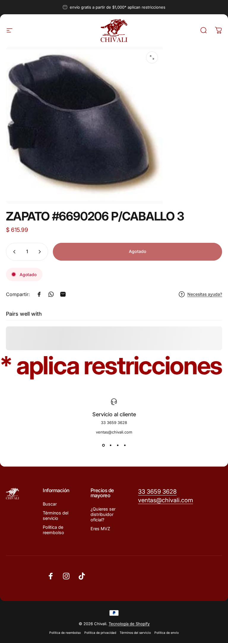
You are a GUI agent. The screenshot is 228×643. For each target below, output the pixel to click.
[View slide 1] (103, 445)
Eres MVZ (100, 528)
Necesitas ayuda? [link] (204, 294)
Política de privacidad (100, 633)
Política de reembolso (53, 530)
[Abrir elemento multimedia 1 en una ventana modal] (152, 57)
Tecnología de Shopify (129, 623)
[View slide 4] (124, 445)
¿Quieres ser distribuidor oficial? (103, 514)
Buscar (50, 503)
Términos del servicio (55, 515)
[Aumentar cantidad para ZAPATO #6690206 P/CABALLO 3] (41, 251)
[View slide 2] (110, 445)
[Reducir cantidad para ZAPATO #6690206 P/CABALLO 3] (13, 251)
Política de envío (166, 633)
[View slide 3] (117, 445)
